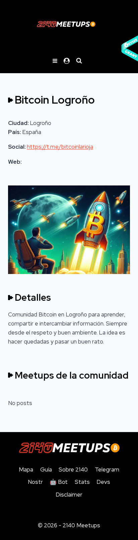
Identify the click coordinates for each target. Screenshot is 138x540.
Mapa (26, 469)
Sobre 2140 (73, 469)
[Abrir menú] (55, 60)
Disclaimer (69, 494)
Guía (46, 469)
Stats (82, 482)
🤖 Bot (59, 482)
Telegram (107, 469)
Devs (103, 482)
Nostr (35, 482)
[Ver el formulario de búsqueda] (79, 61)
